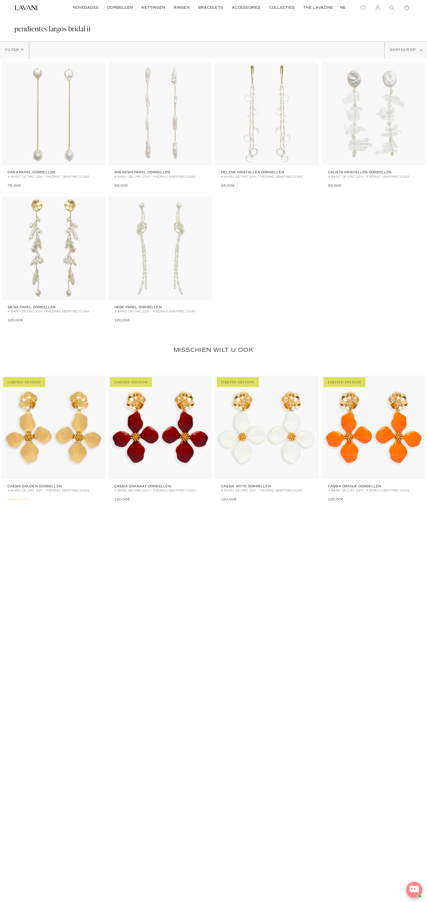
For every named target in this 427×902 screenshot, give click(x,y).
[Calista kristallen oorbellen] (374, 113)
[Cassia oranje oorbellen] (374, 427)
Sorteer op (403, 50)
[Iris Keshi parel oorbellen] (160, 113)
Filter (12, 50)
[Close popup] (417, 842)
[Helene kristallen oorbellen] (267, 113)
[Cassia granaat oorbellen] (160, 427)
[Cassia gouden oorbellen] (53, 427)
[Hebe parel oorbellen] (160, 248)
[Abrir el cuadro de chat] (414, 890)
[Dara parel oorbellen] (53, 113)
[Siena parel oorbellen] (53, 248)
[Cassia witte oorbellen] (267, 427)
